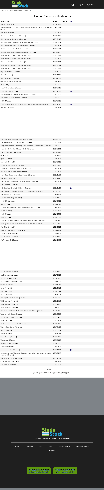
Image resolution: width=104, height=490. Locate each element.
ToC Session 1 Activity (8, 317)
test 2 (2, 294)
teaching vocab (6, 275)
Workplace (4, 346)
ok (1, 85)
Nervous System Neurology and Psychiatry (15, 52)
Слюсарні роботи (6, 361)
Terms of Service (64, 446)
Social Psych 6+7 (6, 194)
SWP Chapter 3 (6, 240)
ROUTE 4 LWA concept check (11, 172)
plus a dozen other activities (65, 470)
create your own (41, 374)
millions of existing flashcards (39, 470)
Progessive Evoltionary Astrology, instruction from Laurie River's (22, 146)
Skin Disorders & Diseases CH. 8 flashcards (15, 181)
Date (55, 21)
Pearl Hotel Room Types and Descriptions (14, 94)
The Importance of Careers (9, 298)
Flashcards (29, 446)
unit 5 (2, 330)
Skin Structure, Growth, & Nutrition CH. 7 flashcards (18, 191)
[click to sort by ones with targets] (71, 22)
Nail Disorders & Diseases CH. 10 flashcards (15, 42)
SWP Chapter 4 (6, 272)
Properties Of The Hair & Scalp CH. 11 (13, 149)
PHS (2, 101)
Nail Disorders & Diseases (9, 39)
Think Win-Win (5, 301)
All (7, 10)
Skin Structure (5, 185)
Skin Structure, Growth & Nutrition (12, 188)
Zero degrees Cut (6, 350)
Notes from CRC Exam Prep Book (12, 55)
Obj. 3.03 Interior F (7, 71)
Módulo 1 (4, 24)
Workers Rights (6, 343)
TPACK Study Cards (7, 327)
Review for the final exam (9, 165)
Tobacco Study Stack (8, 314)
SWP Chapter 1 (6, 233)
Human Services (23, 10)
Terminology (5, 278)
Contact (52, 450)
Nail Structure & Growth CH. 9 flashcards (14, 45)
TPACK (3, 320)
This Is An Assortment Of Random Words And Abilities (18, 311)
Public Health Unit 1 (7, 152)
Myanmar (4, 32)
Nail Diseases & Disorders (9, 36)
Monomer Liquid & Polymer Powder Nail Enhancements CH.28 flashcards (25, 27)
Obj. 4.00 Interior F (7, 78)
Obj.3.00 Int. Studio (7, 81)
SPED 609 (4, 201)
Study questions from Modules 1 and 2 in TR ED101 (18, 224)
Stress (3, 211)
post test (3, 107)
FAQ (50, 446)
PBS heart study (6, 91)
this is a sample (6, 307)
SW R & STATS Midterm (9, 230)
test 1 (2, 288)
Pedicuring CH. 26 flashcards (10, 98)
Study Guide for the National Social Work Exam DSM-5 (19, 220)
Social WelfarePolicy (7, 198)
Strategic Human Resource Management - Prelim (17, 207)
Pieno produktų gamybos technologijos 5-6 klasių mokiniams (21, 104)
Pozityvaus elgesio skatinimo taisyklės (13, 139)
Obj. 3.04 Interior (6, 75)
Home (17, 446)
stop (2, 204)
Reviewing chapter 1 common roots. (12, 168)
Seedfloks (4, 178)
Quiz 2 (3, 159)
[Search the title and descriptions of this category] (30, 10)
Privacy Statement (82, 446)
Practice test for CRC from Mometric (13, 142)
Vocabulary (4, 340)
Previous (50, 369)
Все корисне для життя (9, 358)
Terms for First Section (8, 281)
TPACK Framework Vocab (9, 324)
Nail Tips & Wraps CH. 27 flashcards (13, 49)
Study (2, 214)
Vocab (3, 333)
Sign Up (90, 5)
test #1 (3, 285)
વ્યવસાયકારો (5, 365)
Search (3, 10)
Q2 (2, 155)
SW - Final (4, 227)
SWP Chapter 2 (6, 237)
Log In (81, 5)
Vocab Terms (5, 337)
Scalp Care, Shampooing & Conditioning (14, 175)
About (41, 446)
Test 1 (2, 291)
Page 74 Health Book (8, 88)
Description (5, 21)
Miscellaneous (13, 10)
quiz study (4, 162)
